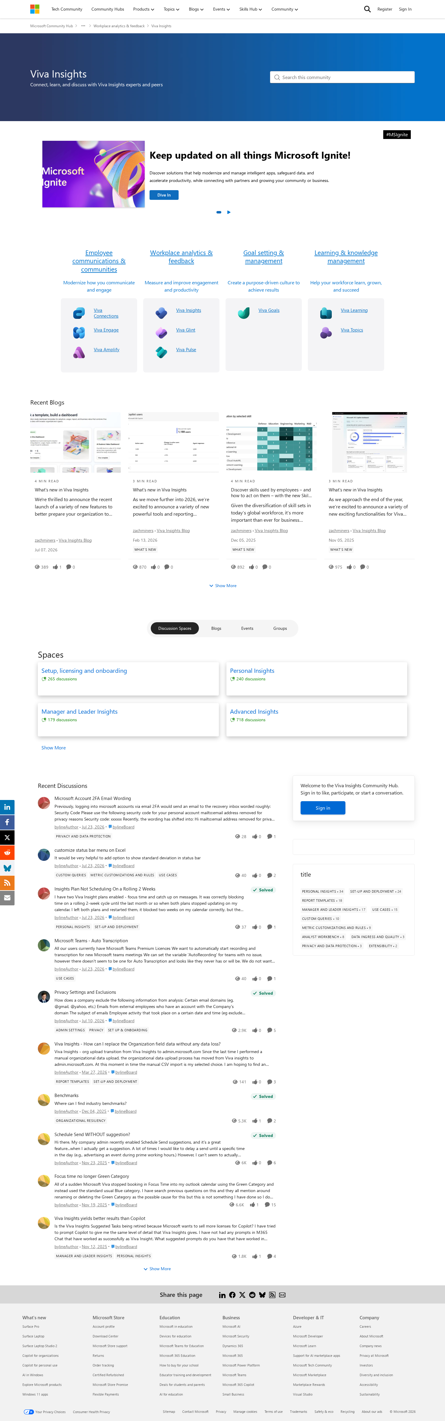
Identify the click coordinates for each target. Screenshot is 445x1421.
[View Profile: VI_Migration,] (44, 1100)
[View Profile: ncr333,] (44, 893)
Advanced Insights (254, 711)
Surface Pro (30, 1326)
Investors (366, 1365)
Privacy (221, 1411)
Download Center (105, 1336)
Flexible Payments (106, 1394)
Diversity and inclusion (376, 1375)
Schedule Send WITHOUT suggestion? (92, 1134)
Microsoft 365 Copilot (238, 1384)
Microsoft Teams (234, 1375)
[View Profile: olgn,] (44, 803)
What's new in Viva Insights (61, 490)
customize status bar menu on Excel (90, 850)
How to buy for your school (179, 1365)
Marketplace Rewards (309, 1384)
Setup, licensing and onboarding (84, 670)
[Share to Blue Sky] (262, 1294)
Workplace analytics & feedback (119, 25)
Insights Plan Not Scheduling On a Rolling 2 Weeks (104, 889)
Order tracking (103, 1365)
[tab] (218, 212)
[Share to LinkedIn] (222, 1294)
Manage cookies (245, 1411)
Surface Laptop (33, 1336)
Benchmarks (66, 1095)
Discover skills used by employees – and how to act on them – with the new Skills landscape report (271, 493)
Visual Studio (302, 1394)
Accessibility (369, 1384)
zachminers (45, 540)
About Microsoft (371, 1336)
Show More (225, 585)
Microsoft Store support (110, 1345)
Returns (98, 1355)
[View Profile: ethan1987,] (44, 855)
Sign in (323, 808)
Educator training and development (185, 1375)
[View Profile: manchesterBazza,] (44, 945)
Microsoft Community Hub (51, 25)
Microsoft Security (235, 1336)
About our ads (372, 1411)
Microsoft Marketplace (309, 1375)
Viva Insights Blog (75, 540)
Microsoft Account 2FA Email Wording (92, 798)
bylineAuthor (66, 827)
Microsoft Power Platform (241, 1365)
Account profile (104, 1326)
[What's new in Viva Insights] (75, 442)
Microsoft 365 (232, 1355)
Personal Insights (252, 670)
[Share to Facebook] (232, 1294)
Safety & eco (324, 1411)
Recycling (347, 1411)
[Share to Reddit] (252, 1294)
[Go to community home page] (34, 9)
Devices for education (175, 1336)
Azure (297, 1326)
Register (384, 9)
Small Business (233, 1394)
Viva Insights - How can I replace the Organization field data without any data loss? (137, 1044)
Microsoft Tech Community (312, 1365)
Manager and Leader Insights (79, 711)
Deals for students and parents (182, 1384)
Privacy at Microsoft (374, 1355)
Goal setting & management (263, 256)
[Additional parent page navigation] (83, 25)
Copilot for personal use (40, 1365)
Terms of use (274, 1411)
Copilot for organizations (40, 1355)
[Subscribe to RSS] (272, 1294)
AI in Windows (32, 1375)
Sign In (405, 9)
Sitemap (169, 1411)
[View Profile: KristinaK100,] (44, 1223)
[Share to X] (242, 1294)
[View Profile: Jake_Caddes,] (44, 997)
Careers (365, 1326)
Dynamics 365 (232, 1345)
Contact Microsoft (195, 1411)
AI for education (171, 1394)
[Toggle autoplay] (228, 212)
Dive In (164, 195)
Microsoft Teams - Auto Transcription (91, 940)
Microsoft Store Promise (110, 1384)
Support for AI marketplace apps (316, 1355)
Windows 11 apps (35, 1394)
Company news (371, 1345)
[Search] (367, 9)
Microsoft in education (176, 1326)
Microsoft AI (231, 1326)
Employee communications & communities (99, 260)
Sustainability (370, 1394)
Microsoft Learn (304, 1345)
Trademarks (298, 1411)
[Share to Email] (282, 1294)
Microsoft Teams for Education (182, 1345)
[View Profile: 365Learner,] (44, 1049)
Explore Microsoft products (42, 1384)
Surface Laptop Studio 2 (39, 1345)
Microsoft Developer (308, 1336)
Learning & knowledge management (346, 256)
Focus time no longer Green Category (91, 1176)
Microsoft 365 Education (177, 1355)
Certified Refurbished (108, 1375)
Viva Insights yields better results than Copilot (99, 1218)
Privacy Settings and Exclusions (85, 992)
